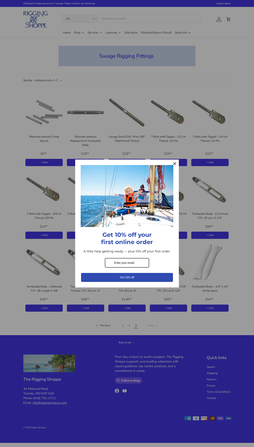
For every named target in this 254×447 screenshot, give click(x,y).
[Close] (175, 164)
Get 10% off (127, 277)
